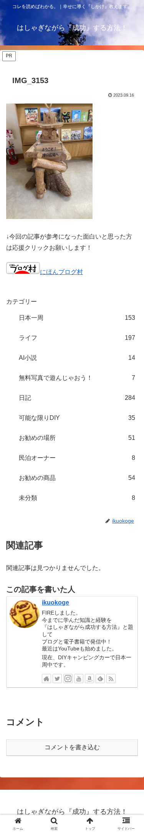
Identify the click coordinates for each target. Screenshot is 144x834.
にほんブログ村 (61, 272)
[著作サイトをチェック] (46, 678)
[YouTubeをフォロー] (78, 678)
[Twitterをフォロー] (57, 678)
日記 (77, 397)
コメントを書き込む (72, 747)
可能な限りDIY (77, 417)
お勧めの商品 (77, 478)
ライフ (77, 337)
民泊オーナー (77, 458)
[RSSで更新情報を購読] (111, 678)
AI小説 (77, 357)
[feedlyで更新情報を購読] (100, 678)
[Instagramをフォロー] (68, 678)
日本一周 (77, 317)
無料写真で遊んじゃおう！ (77, 377)
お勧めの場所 (77, 438)
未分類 (77, 498)
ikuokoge (55, 602)
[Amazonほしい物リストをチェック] (89, 678)
